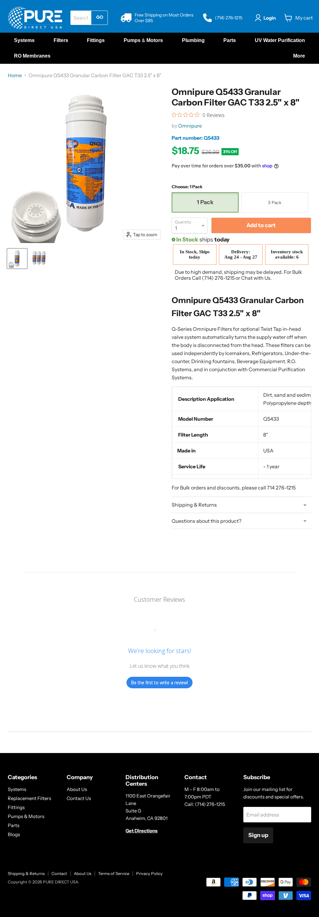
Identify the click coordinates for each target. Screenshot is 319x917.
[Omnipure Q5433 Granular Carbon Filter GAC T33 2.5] (17, 259)
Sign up (258, 835)
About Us (77, 789)
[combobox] (80, 18)
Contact (59, 873)
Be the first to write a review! (159, 682)
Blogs (14, 834)
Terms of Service (113, 873)
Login (270, 18)
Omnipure (190, 126)
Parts (13, 825)
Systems (17, 789)
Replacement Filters (29, 798)
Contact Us (79, 798)
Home (15, 75)
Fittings (16, 807)
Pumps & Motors (26, 816)
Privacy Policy (149, 873)
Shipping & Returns (26, 873)
